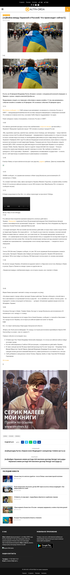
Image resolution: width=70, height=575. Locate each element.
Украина (17, 436)
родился (42, 161)
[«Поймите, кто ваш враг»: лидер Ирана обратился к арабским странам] (8, 499)
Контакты (34, 2)
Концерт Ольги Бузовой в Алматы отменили (27, 517)
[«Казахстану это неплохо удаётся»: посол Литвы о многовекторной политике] (8, 479)
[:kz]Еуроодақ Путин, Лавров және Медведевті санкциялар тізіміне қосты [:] (35, 451)
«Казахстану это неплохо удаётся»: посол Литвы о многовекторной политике (38, 476)
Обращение (12, 221)
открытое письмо (45, 126)
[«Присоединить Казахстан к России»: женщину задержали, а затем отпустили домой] (8, 510)
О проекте (21, 2)
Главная (24, 573)
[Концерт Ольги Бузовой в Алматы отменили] (8, 520)
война (5, 436)
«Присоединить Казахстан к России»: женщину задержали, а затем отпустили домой (40, 507)
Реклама (28, 2)
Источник (6, 360)
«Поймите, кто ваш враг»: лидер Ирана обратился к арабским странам (36, 497)
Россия (11, 436)
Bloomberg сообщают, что (11, 110)
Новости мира (6, 15)
